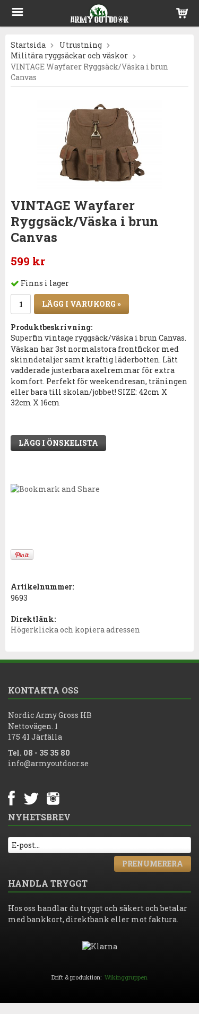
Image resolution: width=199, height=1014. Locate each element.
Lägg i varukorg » (81, 304)
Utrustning (80, 45)
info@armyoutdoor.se (48, 763)
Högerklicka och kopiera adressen (75, 630)
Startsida (28, 45)
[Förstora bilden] (99, 144)
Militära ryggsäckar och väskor (69, 55)
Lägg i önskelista (58, 443)
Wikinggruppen (126, 977)
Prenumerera (152, 864)
